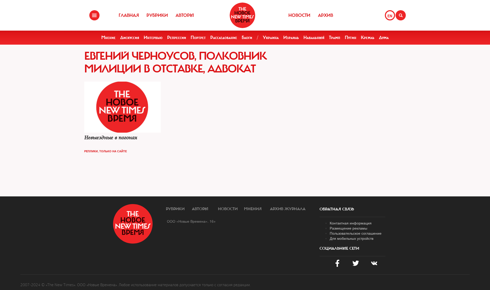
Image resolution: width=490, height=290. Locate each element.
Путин (350, 37)
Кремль (367, 37)
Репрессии (176, 37)
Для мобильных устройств (351, 238)
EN (389, 15)
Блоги (247, 37)
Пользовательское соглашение (356, 233)
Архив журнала (287, 208)
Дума (384, 37)
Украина (271, 37)
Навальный (313, 37)
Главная (129, 15)
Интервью (153, 37)
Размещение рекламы (348, 228)
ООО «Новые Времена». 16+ (191, 221)
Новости (299, 15)
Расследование (223, 37)
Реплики (91, 151)
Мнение (108, 37)
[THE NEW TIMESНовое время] (242, 15)
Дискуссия (129, 37)
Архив (325, 15)
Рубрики (157, 15)
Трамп (334, 37)
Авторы (185, 15)
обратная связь (337, 209)
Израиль (291, 37)
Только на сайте (113, 151)
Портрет (198, 37)
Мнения (253, 208)
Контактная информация (351, 222)
